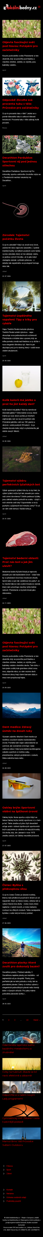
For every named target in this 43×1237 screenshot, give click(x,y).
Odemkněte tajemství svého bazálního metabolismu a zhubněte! (18, 1049)
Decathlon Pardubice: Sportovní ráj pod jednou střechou (19, 161)
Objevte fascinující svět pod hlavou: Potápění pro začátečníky (20, 46)
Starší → (37, 1020)
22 (27, 1020)
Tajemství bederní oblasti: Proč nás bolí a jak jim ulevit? (20, 562)
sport (4, 70)
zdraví (4, 271)
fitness (4, 128)
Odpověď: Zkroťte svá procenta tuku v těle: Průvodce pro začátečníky (20, 103)
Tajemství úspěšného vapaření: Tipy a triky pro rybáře (19, 319)
